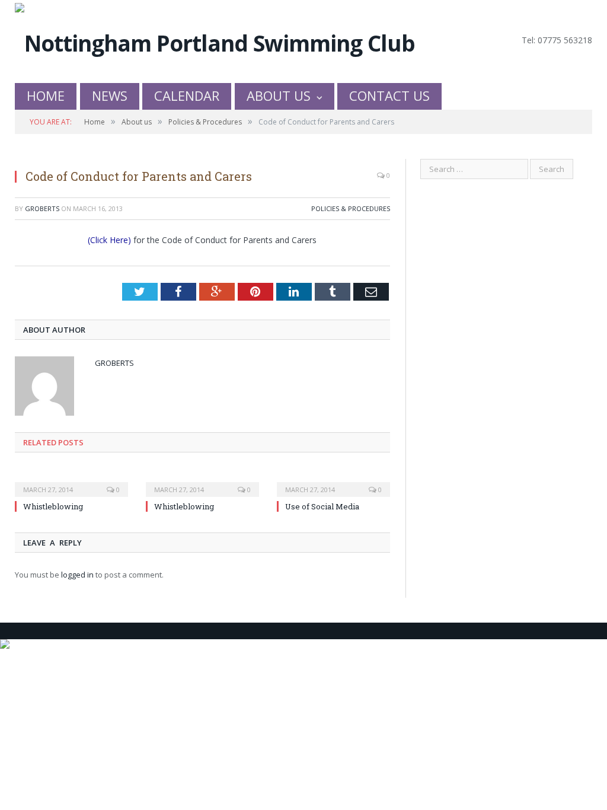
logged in (77, 574)
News (109, 95)
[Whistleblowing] (71, 481)
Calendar (186, 95)
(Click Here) (109, 239)
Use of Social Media (322, 506)
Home (46, 95)
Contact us (389, 95)
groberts (42, 208)
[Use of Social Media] (333, 481)
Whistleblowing (53, 506)
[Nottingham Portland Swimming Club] (215, 40)
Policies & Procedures (350, 208)
